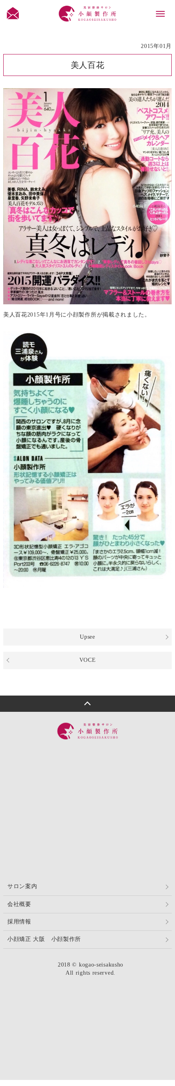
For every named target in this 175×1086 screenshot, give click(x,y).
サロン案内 (22, 886)
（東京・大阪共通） (93, 759)
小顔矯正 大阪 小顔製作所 (44, 939)
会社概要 (19, 904)
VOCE (87, 660)
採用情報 (19, 922)
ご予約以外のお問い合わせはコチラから (94, 818)
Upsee (87, 637)
